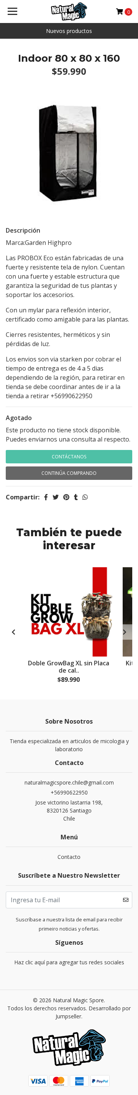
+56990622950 (69, 792)
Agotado (19, 418)
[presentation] (13, 632)
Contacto (69, 856)
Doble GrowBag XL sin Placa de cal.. (68, 667)
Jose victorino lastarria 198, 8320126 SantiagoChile (69, 810)
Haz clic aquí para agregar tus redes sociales (69, 962)
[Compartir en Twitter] (56, 497)
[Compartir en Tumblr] (76, 497)
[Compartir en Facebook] (46, 497)
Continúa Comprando (69, 473)
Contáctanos (69, 456)
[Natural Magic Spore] (69, 11)
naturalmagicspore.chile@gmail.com (69, 782)
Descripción (23, 230)
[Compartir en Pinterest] (66, 497)
